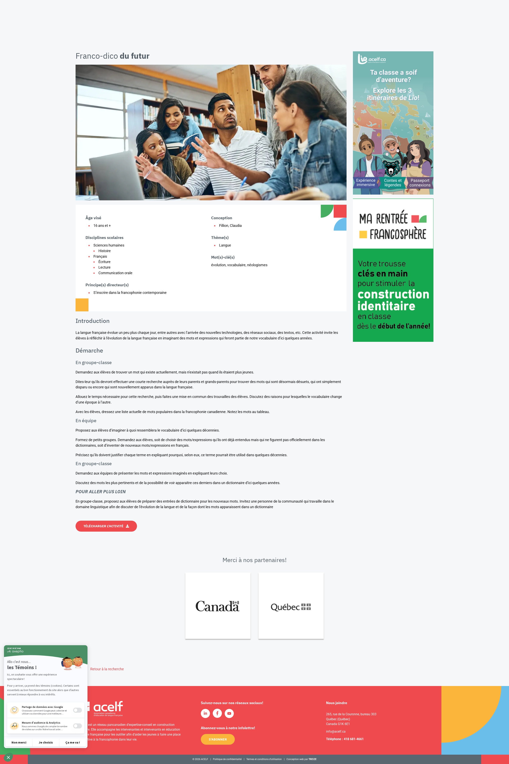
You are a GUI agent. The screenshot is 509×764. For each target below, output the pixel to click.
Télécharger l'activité (103, 526)
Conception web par (302, 759)
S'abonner (218, 739)
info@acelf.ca (336, 731)
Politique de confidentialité (227, 759)
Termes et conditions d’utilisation (264, 759)
